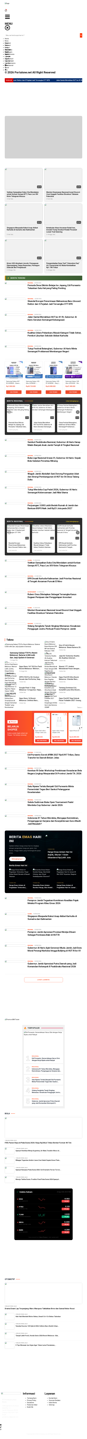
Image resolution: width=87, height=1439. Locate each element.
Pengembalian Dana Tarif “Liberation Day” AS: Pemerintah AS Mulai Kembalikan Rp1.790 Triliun (62, 265)
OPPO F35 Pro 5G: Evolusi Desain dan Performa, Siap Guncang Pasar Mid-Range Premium (29, 680)
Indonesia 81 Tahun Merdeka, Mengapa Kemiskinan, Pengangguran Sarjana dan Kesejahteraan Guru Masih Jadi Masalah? (54, 821)
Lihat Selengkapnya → (73, 401)
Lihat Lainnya (43, 980)
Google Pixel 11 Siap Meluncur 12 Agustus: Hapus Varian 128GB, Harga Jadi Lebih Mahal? (30, 691)
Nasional (30, 298)
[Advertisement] (43, 99)
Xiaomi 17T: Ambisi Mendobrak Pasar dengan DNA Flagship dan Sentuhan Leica (70, 669)
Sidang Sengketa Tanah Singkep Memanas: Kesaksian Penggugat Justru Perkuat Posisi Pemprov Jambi (46, 1092)
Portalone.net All (44, 1434)
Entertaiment (32, 592)
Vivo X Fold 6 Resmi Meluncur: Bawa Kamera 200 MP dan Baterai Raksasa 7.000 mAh (70, 648)
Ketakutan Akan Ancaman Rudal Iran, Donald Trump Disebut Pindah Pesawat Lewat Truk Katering (61, 230)
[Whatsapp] (0, 1429)
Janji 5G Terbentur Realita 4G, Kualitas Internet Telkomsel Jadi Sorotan (69, 658)
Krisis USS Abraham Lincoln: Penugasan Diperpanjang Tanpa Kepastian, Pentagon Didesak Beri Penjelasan (23, 265)
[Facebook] (0, 1425)
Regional (30, 283)
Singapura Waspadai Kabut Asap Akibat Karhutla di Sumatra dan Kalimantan (22, 229)
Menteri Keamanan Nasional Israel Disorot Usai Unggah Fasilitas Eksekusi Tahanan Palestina (63, 194)
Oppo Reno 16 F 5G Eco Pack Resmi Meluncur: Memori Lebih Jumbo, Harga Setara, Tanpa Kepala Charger (30, 669)
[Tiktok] (0, 1427)
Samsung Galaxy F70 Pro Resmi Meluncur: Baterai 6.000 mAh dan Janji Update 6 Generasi (23, 655)
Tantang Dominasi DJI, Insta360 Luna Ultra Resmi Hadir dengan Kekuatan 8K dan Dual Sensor (69, 691)
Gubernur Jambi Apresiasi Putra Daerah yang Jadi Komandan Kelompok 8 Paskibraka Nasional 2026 (46, 1103)
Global (30, 560)
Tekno (10, 639)
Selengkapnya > (17, 859)
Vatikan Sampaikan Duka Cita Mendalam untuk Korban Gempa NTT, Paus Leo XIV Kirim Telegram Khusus (23, 194)
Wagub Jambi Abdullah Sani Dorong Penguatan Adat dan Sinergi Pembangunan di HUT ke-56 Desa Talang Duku (53, 476)
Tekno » (79, 707)
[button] (43, 160)
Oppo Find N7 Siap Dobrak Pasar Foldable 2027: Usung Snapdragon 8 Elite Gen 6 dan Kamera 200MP (70, 701)
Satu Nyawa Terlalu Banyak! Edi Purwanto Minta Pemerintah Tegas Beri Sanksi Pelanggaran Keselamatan (51, 789)
